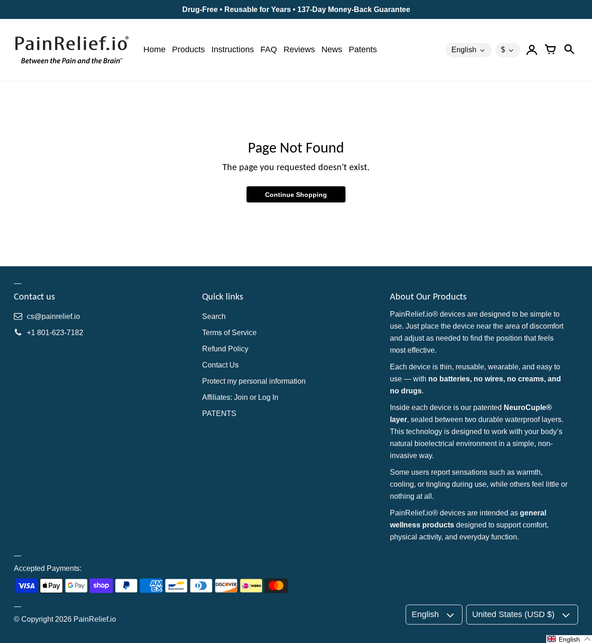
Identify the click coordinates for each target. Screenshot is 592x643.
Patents (363, 49)
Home (154, 49)
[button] (569, 639)
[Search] (569, 50)
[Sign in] (532, 50)
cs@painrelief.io (53, 316)
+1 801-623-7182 (55, 333)
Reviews (299, 49)
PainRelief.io (95, 619)
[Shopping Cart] (550, 50)
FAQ (268, 49)
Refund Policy (225, 349)
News (331, 49)
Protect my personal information (254, 381)
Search (214, 316)
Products (188, 49)
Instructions (232, 49)
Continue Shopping (296, 194)
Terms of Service (229, 333)
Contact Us (220, 365)
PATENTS (219, 413)
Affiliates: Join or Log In (240, 397)
